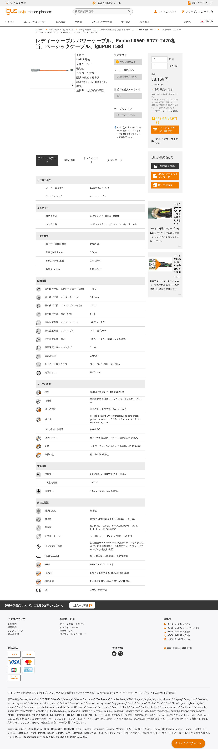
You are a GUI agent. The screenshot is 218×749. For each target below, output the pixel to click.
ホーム (41, 30)
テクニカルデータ (47, 160)
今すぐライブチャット (188, 743)
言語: (173, 648)
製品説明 (69, 160)
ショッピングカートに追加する (165, 129)
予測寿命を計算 (166, 166)
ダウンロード (114, 160)
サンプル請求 (166, 186)
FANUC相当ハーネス (147, 30)
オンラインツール (92, 160)
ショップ (9, 21)
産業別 (78, 21)
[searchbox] (100, 12)
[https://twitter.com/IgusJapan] (120, 653)
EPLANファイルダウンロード (166, 176)
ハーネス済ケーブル (87, 30)
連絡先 (187, 21)
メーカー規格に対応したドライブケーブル (117, 30)
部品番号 (119, 55)
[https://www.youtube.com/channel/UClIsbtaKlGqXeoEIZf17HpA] (114, 653)
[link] (165, 167)
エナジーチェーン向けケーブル (61, 30)
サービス (125, 21)
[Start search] (129, 12)
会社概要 (144, 21)
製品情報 (60, 21)
